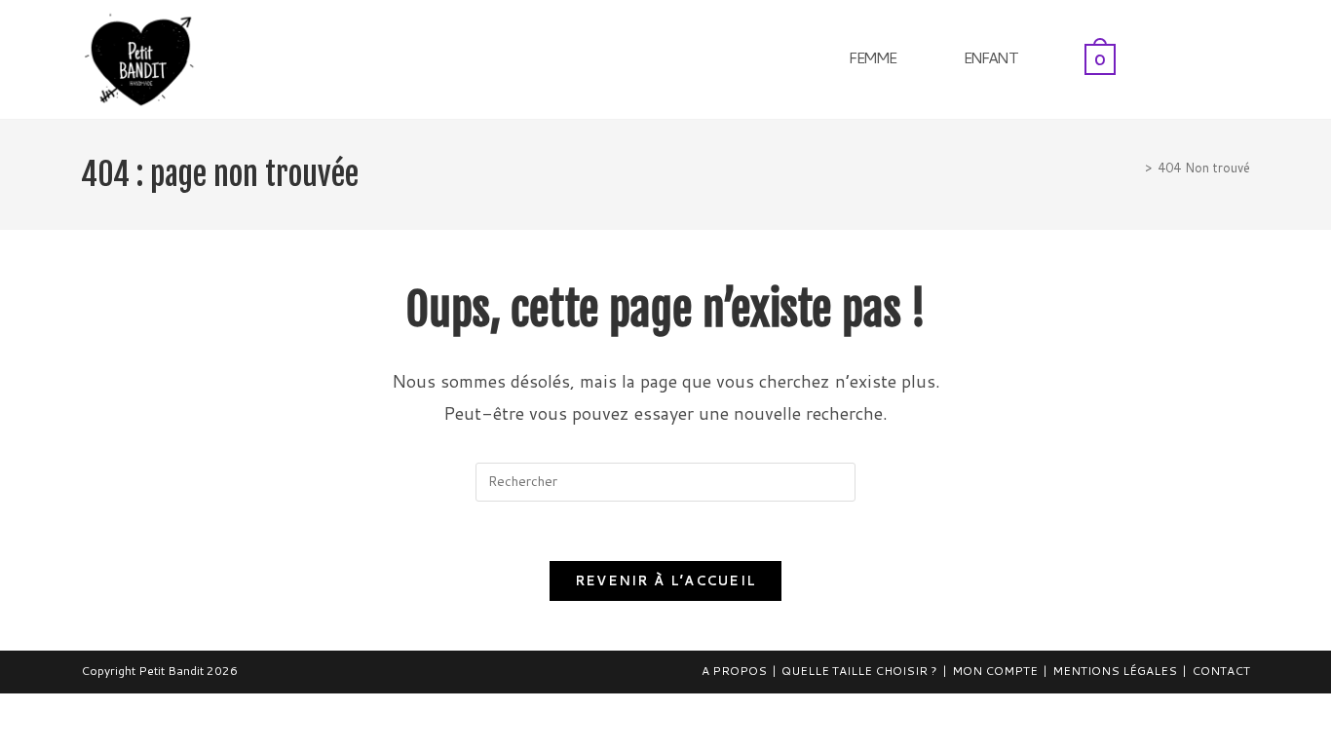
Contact (1221, 670)
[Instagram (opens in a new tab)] (1245, 57)
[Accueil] (1134, 167)
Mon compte (995, 670)
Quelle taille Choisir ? (859, 670)
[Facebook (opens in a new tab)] (1218, 57)
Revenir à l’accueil (666, 580)
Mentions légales (1114, 670)
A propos (734, 670)
